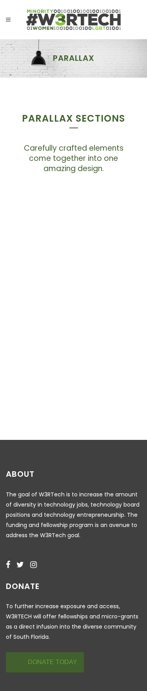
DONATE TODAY (52, 662)
